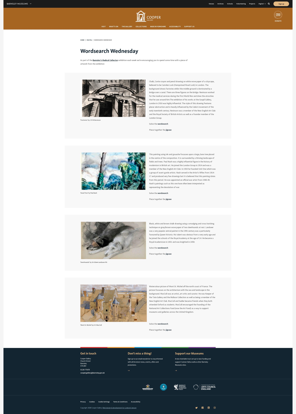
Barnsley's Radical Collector (105, 60)
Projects (252, 4)
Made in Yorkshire (158, 26)
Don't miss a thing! (140, 353)
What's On (113, 26)
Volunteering (241, 4)
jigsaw (168, 129)
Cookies (92, 402)
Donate (278, 21)
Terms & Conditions (120, 402)
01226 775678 (85, 370)
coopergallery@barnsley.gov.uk (92, 373)
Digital (261, 4)
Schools (230, 4)
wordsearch (163, 123)
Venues (211, 4)
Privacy (83, 402)
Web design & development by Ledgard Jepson (119, 408)
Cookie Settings (104, 402)
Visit (104, 26)
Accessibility (175, 26)
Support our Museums (189, 353)
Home (82, 40)
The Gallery (127, 26)
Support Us (189, 26)
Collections (141, 26)
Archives (220, 4)
